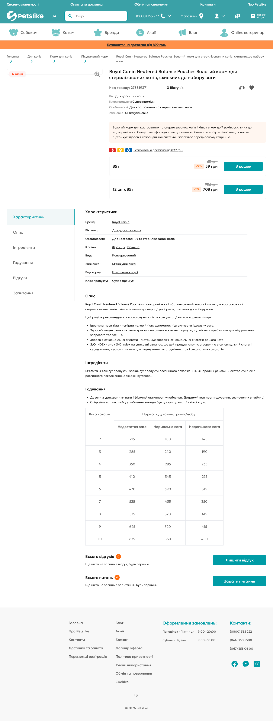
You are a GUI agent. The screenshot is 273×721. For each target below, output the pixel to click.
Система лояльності (22, 4)
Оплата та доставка (86, 4)
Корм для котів (61, 56)
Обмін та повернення (151, 4)
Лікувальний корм (94, 56)
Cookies (122, 682)
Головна (13, 56)
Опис (18, 232)
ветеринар (247, 32)
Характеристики (29, 216)
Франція (118, 247)
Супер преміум (123, 281)
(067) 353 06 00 (241, 648)
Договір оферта (129, 648)
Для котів (35, 56)
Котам (68, 32)
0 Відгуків (175, 87)
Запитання (23, 292)
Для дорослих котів (126, 230)
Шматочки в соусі (125, 272)
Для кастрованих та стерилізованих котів (143, 239)
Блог (193, 32)
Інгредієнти (24, 247)
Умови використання (133, 665)
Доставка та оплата (86, 648)
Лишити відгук (240, 560)
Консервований (124, 255)
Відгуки (20, 277)
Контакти (207, 4)
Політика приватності (134, 656)
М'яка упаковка (124, 264)
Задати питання (239, 581)
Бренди (112, 32)
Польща (133, 247)
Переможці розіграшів (88, 656)
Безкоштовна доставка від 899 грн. (136, 45)
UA (54, 16)
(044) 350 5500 (241, 640)
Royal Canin (120, 222)
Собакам (29, 32)
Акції (151, 32)
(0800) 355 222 (241, 631)
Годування (23, 262)
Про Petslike (256, 4)
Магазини (188, 16)
